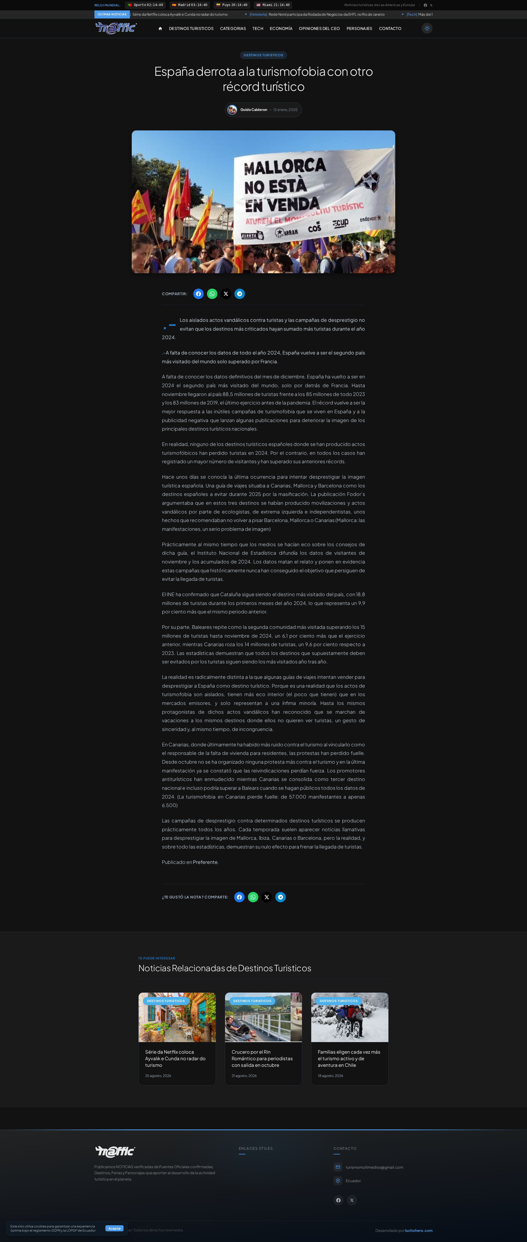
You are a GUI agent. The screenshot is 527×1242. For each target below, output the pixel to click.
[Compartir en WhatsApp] (212, 294)
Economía (281, 28)
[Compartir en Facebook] (198, 294)
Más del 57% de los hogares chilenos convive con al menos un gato (402, 14)
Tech (258, 28)
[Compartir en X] (226, 294)
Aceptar (114, 1228)
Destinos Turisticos (191, 28)
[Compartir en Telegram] (239, 294)
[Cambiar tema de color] (427, 28)
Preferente (205, 862)
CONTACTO (390, 28)
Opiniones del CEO (319, 28)
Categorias (233, 28)
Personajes (359, 28)
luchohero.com (419, 1230)
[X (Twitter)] (431, 5)
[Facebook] (425, 5)
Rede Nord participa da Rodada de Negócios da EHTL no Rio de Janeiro (252, 14)
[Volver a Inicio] (116, 28)
